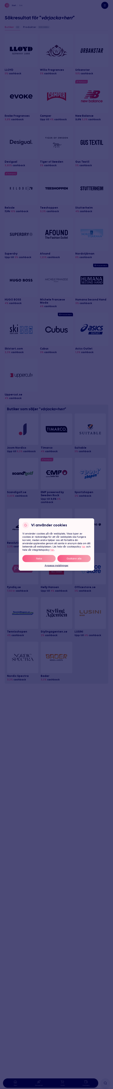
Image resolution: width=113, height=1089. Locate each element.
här (83, 546)
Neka (39, 558)
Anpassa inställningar (56, 565)
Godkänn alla (74, 558)
